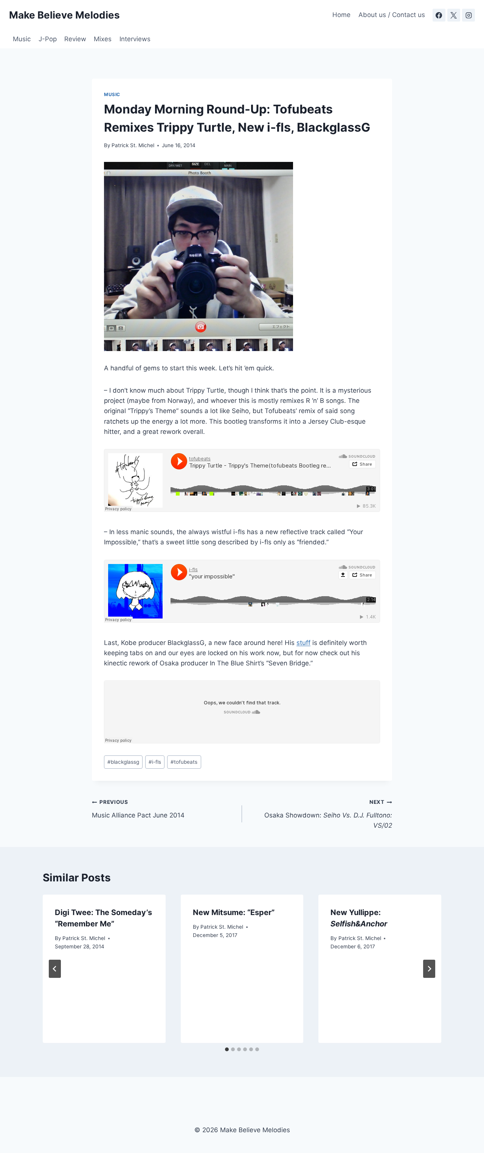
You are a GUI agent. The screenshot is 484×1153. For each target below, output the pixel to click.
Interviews (134, 39)
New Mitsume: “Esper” (234, 912)
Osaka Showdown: (328, 814)
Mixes (103, 39)
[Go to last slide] (55, 969)
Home (341, 15)
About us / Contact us (391, 15)
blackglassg (123, 762)
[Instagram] (468, 15)
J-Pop (48, 39)
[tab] (227, 1049)
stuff (303, 642)
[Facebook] (439, 15)
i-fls (155, 762)
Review (75, 39)
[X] (453, 15)
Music (22, 39)
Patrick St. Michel (133, 145)
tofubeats (184, 762)
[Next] (429, 969)
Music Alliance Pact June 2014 (138, 809)
